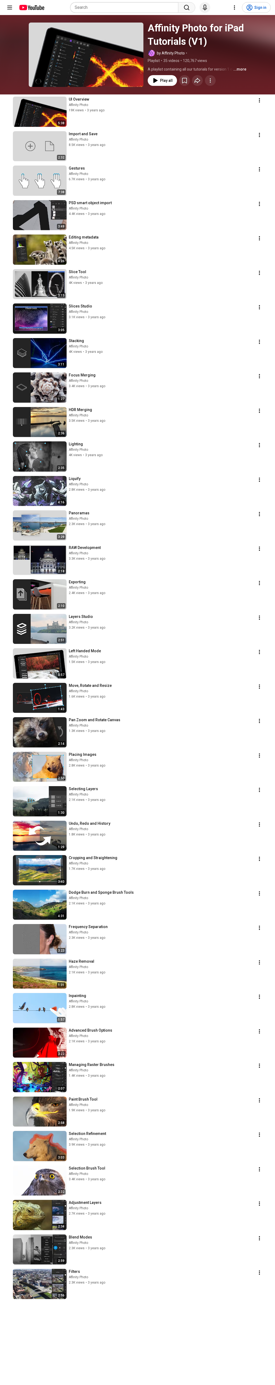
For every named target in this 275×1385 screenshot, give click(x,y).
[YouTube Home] (31, 7)
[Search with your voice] (205, 7)
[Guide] (9, 7)
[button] (86, 55)
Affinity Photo (78, 105)
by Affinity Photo (171, 53)
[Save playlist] (184, 80)
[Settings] (234, 7)
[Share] (197, 80)
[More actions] (210, 80)
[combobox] (126, 7)
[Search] (186, 7)
